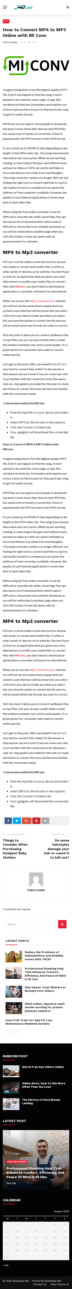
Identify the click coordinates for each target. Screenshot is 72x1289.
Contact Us (39, 1284)
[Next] (14, 1032)
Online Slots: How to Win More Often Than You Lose (43, 1085)
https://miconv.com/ (42, 300)
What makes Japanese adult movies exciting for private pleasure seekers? (45, 1007)
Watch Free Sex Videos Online (43, 1067)
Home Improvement (17, 1161)
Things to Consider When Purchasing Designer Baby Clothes (15, 848)
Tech (6, 21)
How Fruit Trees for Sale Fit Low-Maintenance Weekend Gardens (29, 1022)
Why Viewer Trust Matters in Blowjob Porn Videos (45, 989)
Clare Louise (10, 42)
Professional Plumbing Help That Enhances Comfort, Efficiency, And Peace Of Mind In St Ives (45, 974)
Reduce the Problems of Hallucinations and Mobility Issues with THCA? (44, 956)
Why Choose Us (60, 1284)
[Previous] (8, 1032)
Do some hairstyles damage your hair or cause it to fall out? (56, 848)
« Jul (5, 1265)
